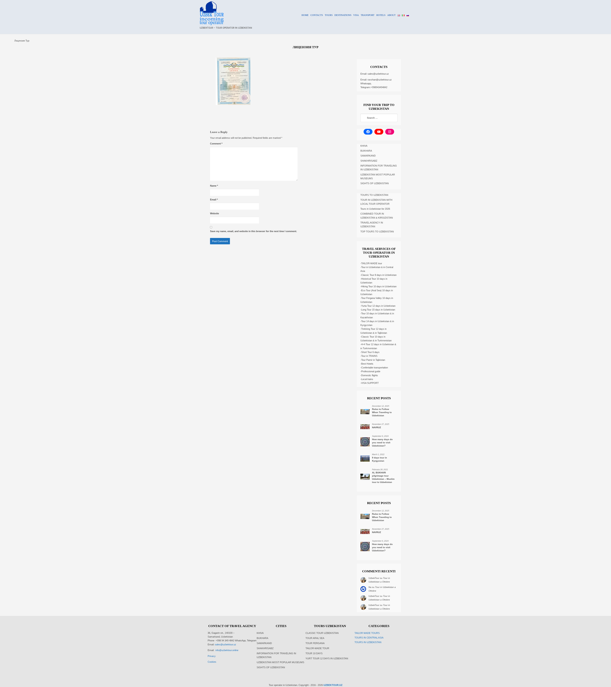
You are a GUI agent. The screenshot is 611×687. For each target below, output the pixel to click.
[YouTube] (378, 132)
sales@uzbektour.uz (378, 73)
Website (214, 213)
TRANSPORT (367, 15)
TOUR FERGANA (315, 643)
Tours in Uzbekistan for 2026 (375, 208)
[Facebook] (368, 132)
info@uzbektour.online (226, 650)
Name (214, 185)
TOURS (329, 15)
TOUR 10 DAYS (314, 653)
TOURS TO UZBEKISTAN (374, 195)
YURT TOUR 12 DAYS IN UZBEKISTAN (327, 658)
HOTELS (380, 15)
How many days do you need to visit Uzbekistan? (382, 442)
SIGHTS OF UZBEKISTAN (374, 183)
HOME (305, 15)
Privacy (212, 656)
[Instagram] (389, 132)
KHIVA (363, 145)
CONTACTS (316, 15)
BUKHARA (366, 150)
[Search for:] (378, 118)
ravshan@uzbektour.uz (380, 79)
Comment (216, 143)
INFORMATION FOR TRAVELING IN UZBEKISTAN (378, 167)
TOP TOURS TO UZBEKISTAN (377, 231)
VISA (356, 15)
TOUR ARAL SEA (315, 638)
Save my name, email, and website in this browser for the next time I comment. (253, 231)
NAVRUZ (376, 427)
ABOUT (391, 15)
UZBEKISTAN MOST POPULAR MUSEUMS (377, 176)
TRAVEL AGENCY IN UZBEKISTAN (371, 224)
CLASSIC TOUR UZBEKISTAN (322, 633)
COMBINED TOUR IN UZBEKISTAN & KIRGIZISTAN (376, 215)
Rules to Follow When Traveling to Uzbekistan (382, 412)
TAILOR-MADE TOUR (317, 648)
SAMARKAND (368, 155)
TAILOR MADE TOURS (367, 633)
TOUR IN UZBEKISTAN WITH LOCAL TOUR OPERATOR (376, 202)
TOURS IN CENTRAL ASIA (369, 637)
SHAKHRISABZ (368, 160)
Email (214, 199)
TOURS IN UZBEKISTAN (368, 642)
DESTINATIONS (342, 15)
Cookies (212, 661)
